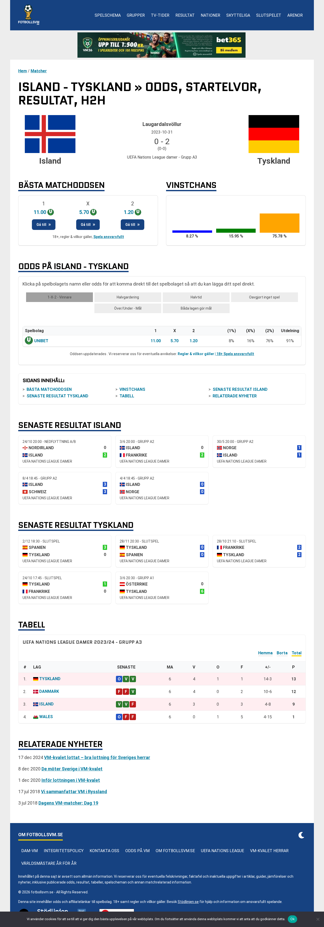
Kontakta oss (104, 850)
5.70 (174, 340)
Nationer (210, 15)
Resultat (185, 15)
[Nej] (317, 919)
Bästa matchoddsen (49, 389)
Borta (282, 653)
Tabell (126, 396)
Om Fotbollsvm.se (175, 850)
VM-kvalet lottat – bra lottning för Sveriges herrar (97, 757)
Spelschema (108, 15)
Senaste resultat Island (240, 389)
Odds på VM (137, 850)
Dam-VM (29, 850)
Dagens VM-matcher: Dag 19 (68, 803)
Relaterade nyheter (235, 396)
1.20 (193, 340)
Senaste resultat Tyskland (57, 396)
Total (296, 653)
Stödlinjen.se (188, 902)
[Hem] (28, 15)
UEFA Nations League (222, 850)
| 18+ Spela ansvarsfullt (234, 354)
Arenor (295, 15)
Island (46, 704)
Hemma (265, 653)
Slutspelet (268, 15)
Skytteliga (238, 15)
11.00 (156, 340)
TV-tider (160, 15)
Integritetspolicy (64, 850)
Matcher (39, 71)
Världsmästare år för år (48, 863)
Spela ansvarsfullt (108, 237)
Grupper (136, 15)
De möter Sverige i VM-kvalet (72, 768)
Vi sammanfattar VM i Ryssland (74, 791)
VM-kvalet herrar (269, 850)
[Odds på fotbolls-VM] (162, 45)
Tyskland (49, 678)
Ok (292, 919)
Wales (46, 716)
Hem (22, 71)
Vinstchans (132, 389)
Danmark (49, 691)
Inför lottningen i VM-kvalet (71, 780)
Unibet (41, 340)
